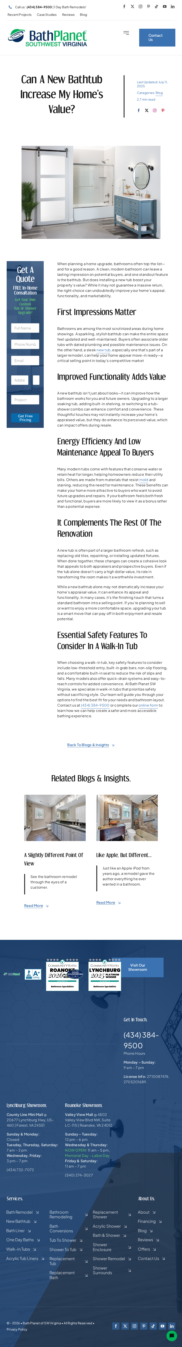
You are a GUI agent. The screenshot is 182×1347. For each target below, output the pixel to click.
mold (143, 479)
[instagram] (140, 6)
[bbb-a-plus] (33, 970)
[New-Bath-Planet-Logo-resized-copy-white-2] (11, 974)
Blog (159, 93)
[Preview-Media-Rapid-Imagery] (55, 796)
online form (148, 705)
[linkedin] (172, 6)
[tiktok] (156, 6)
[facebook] (124, 6)
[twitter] (132, 6)
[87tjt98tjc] (127, 796)
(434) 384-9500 (95, 705)
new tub (104, 349)
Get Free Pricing (25, 418)
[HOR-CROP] (48, 30)
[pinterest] (148, 6)
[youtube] (164, 6)
